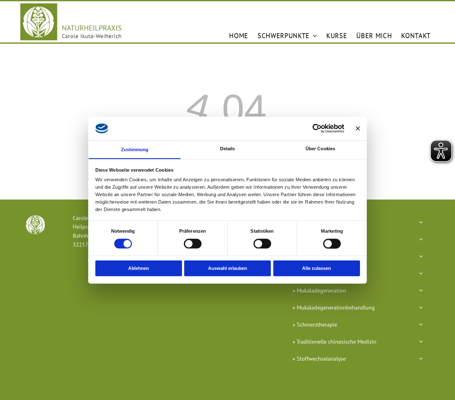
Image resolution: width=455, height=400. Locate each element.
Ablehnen (138, 268)
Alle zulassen (316, 268)
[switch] (193, 243)
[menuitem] (238, 35)
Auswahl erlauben (227, 268)
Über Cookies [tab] (320, 149)
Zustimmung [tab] (135, 149)
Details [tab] (227, 149)
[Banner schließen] (358, 128)
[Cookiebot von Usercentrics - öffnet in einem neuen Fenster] (317, 128)
